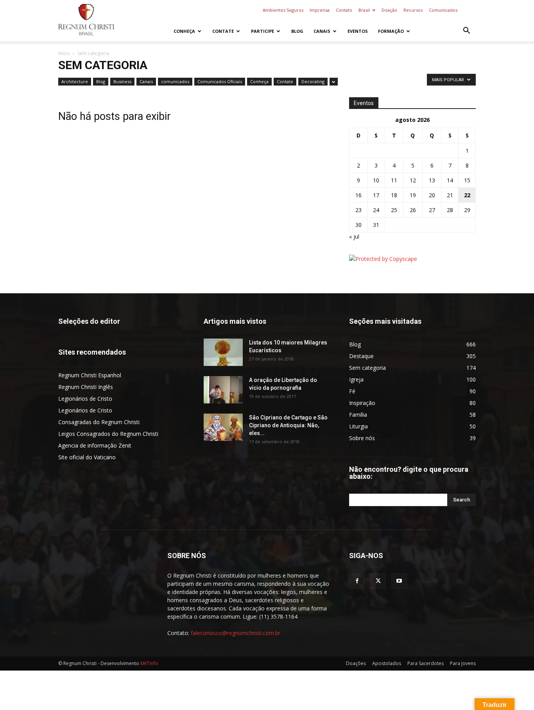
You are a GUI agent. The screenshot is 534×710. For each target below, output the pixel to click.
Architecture (74, 81)
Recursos (413, 10)
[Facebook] (357, 581)
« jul (354, 236)
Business (122, 81)
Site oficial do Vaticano (87, 457)
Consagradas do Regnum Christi (99, 422)
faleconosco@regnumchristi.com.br (235, 633)
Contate (223, 31)
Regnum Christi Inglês (85, 387)
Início (64, 53)
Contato (344, 10)
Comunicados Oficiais (219, 81)
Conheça (184, 31)
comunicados (175, 81)
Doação (389, 10)
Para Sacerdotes (425, 663)
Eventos (358, 31)
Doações (356, 663)
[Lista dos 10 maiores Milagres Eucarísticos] (223, 352)
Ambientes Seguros (283, 10)
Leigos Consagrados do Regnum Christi (108, 433)
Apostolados (386, 663)
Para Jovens (463, 663)
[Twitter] (378, 581)
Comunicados (443, 10)
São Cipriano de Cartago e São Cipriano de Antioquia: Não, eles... (288, 425)
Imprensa (320, 10)
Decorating (312, 81)
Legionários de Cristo (85, 398)
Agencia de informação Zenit (94, 445)
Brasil (364, 10)
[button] (466, 31)
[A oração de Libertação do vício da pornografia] (223, 389)
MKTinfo (149, 663)
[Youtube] (399, 581)
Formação (391, 31)
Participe (262, 31)
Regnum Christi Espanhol (89, 375)
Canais (322, 31)
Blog (297, 31)
